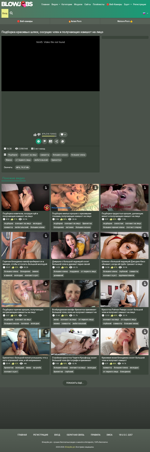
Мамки (9, 160)
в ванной (8, 275)
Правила (95, 435)
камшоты (45, 155)
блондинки (59, 227)
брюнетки (56, 160)
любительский (41, 160)
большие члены (78, 155)
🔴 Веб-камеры (114, 4)
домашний (58, 275)
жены (56, 320)
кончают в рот (32, 275)
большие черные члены (113, 227)
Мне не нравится (38, 134)
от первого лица (23, 160)
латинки (70, 227)
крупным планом (126, 275)
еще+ (127, 4)
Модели (78, 4)
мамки (36, 271)
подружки (74, 271)
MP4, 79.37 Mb (22, 167)
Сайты (87, 4)
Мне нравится (35, 134)
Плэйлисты (98, 4)
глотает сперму (134, 227)
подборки (8, 223)
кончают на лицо (29, 155)
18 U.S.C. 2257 (125, 435)
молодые (37, 223)
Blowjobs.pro (70, 447)
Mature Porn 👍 (125, 21)
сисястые (118, 223)
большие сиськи (60, 155)
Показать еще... (75, 383)
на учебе (37, 368)
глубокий (123, 271)
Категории (67, 4)
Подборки (12, 155)
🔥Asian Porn (74, 21)
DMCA (109, 435)
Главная (45, 4)
